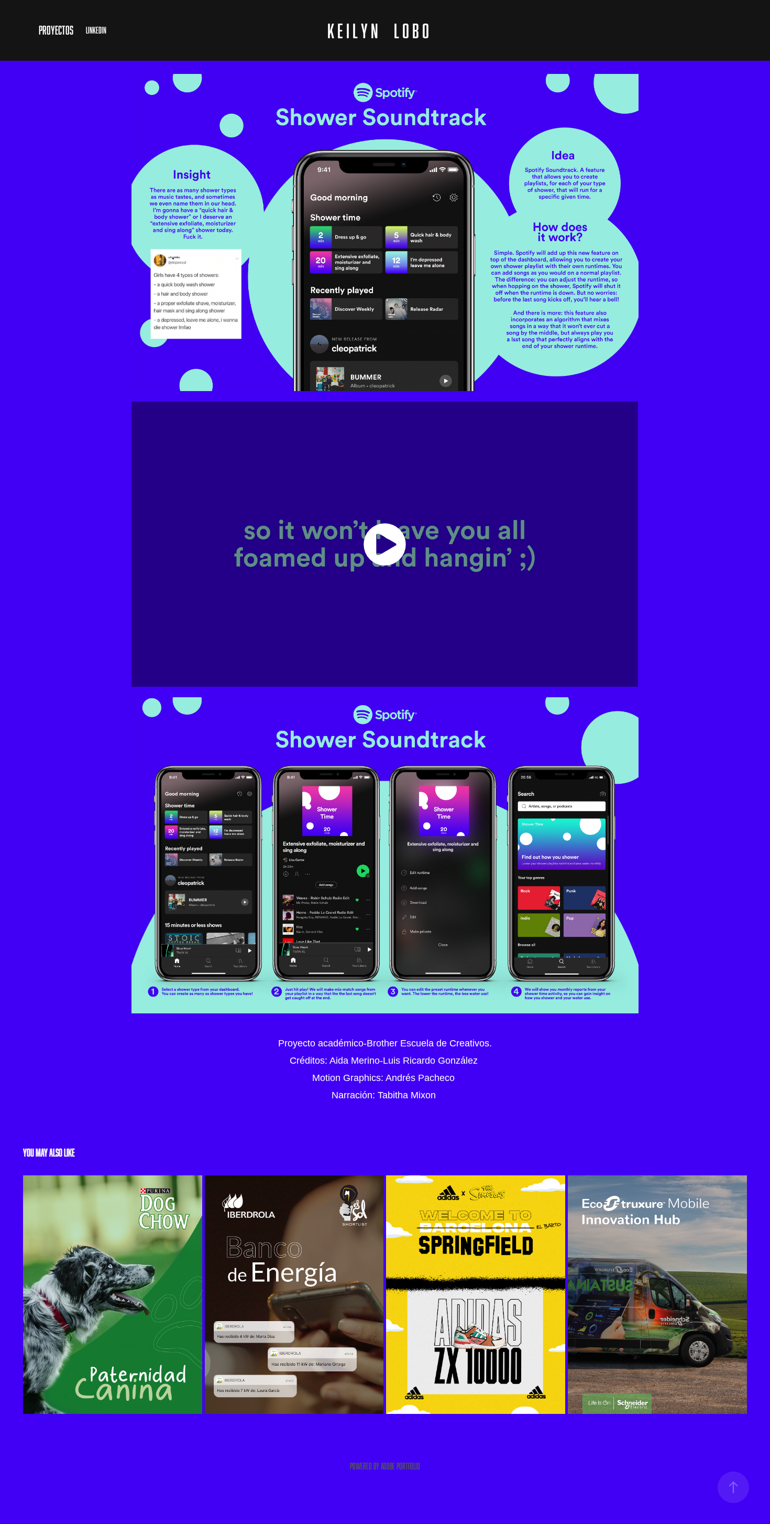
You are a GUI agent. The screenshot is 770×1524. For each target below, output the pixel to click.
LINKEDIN (96, 30)
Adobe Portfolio (400, 1466)
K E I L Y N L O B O (378, 30)
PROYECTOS (56, 30)
